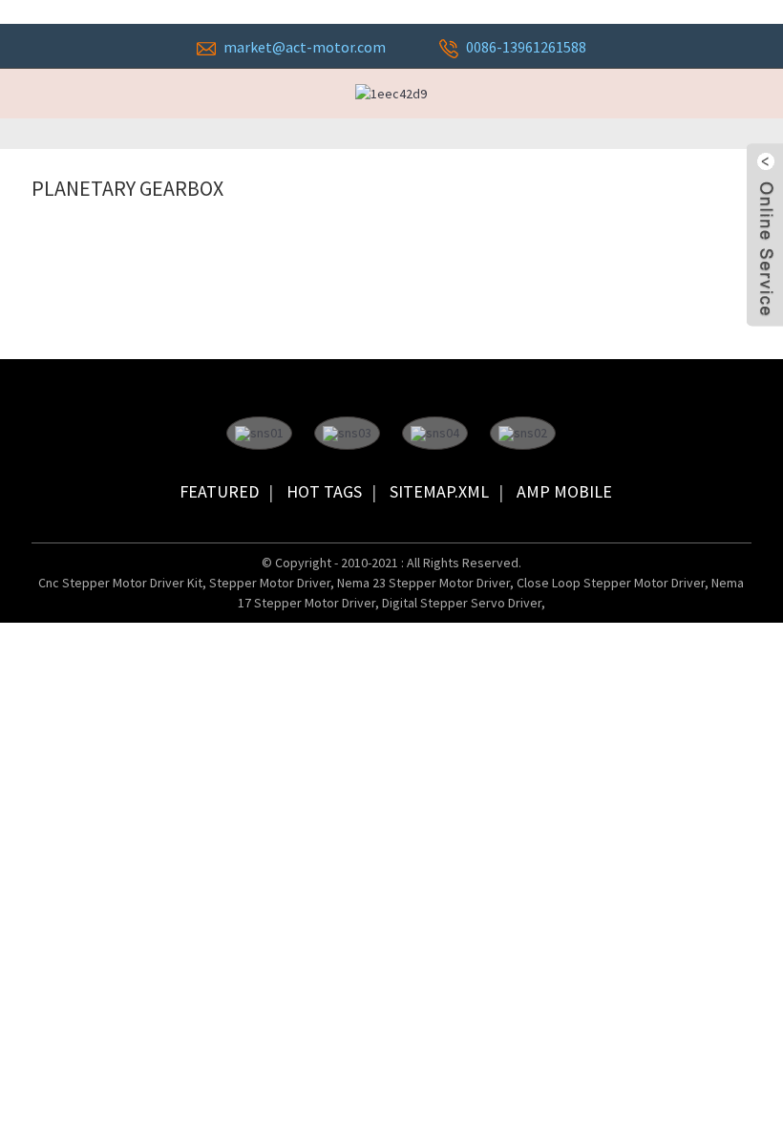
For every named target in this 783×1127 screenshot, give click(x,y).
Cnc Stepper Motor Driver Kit (120, 582)
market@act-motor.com (304, 46)
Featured (219, 491)
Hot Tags (324, 491)
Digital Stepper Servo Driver (461, 602)
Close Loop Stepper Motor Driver (611, 582)
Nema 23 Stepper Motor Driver (423, 582)
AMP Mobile (564, 491)
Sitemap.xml (439, 491)
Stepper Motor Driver (269, 582)
